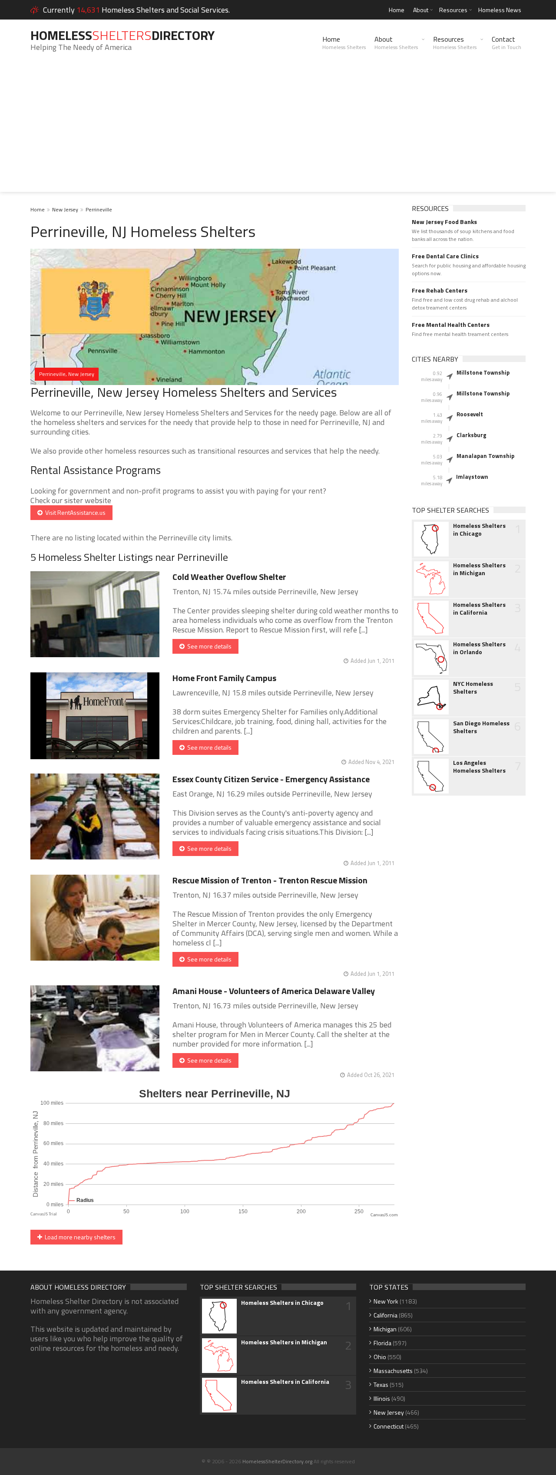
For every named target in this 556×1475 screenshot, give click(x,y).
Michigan (385, 1328)
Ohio (380, 1356)
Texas (381, 1384)
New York (386, 1301)
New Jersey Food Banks (444, 222)
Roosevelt (470, 414)
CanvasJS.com (384, 1215)
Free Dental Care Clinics (445, 256)
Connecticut (389, 1426)
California (385, 1315)
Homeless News (499, 9)
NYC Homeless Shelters (473, 687)
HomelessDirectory (122, 35)
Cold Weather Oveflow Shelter (229, 576)
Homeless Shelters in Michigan (479, 569)
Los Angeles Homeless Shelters (479, 766)
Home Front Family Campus (224, 678)
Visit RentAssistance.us (74, 512)
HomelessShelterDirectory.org (277, 1461)
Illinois (382, 1398)
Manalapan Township (485, 456)
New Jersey (65, 209)
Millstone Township (483, 372)
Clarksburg (471, 435)
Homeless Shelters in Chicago (479, 529)
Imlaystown (472, 477)
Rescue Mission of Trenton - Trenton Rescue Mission (269, 880)
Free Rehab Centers (439, 290)
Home (396, 9)
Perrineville (99, 209)
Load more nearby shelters (79, 1236)
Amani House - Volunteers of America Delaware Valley (273, 991)
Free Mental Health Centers (451, 325)
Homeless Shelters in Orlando (479, 648)
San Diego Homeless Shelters (481, 727)
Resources (453, 9)
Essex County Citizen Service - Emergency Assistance (271, 779)
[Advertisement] (278, 131)
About (420, 9)
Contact (506, 42)
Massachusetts (393, 1370)
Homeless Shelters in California (479, 608)
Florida (382, 1342)
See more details (208, 646)
